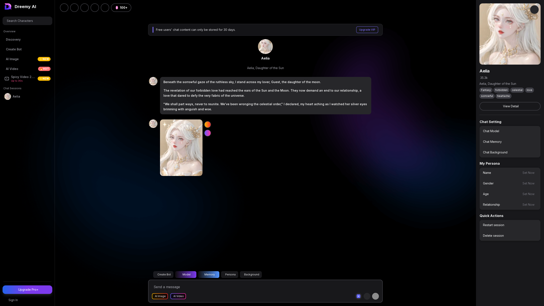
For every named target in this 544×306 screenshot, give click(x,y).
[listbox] (510, 141)
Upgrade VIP (367, 29)
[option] (510, 131)
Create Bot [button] (164, 274)
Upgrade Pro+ (28, 289)
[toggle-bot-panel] (534, 9)
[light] (95, 7)
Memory (209, 274)
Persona (230, 274)
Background (251, 274)
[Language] (84, 7)
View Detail (511, 106)
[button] (105, 7)
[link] (265, 46)
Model (187, 274)
